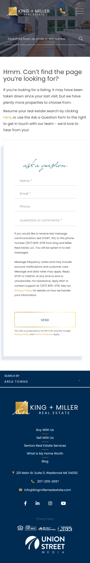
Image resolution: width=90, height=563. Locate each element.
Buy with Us (45, 430)
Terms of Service (44, 334)
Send (45, 320)
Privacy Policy (23, 291)
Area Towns (16, 381)
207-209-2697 (63, 12)
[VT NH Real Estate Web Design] (45, 544)
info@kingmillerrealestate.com (47, 490)
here (7, 117)
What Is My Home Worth (45, 453)
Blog (45, 461)
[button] (80, 39)
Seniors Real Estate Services (45, 445)
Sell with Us (45, 438)
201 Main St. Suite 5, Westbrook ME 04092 (47, 473)
